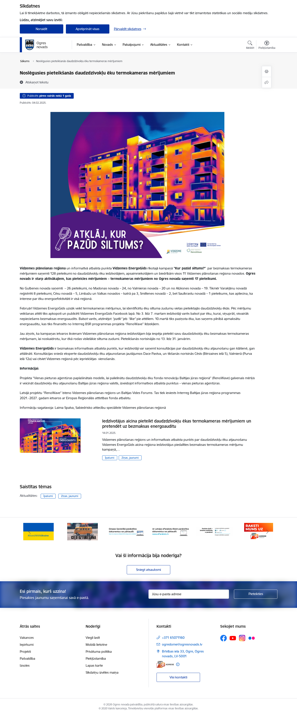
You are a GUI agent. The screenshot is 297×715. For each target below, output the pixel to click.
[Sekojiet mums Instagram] (242, 638)
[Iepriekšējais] (30, 531)
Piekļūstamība (96, 658)
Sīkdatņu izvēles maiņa (102, 672)
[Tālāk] (267, 531)
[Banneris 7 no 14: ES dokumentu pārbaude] (82, 531)
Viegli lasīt (93, 638)
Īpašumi (109, 457)
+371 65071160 (173, 638)
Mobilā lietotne (96, 644)
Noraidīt (41, 29)
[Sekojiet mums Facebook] (223, 638)
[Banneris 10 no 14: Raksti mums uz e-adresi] (214, 531)
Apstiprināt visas (87, 29)
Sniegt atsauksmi (148, 570)
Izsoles (25, 665)
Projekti (25, 651)
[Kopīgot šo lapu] (266, 82)
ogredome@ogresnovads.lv (182, 644)
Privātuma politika (99, 651)
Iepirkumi (26, 644)
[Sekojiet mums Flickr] (251, 638)
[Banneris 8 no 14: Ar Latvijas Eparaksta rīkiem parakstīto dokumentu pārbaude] (126, 531)
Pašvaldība (27, 658)
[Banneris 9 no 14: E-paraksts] (170, 531)
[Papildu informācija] (177, 664)
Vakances (27, 638)
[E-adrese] (165, 664)
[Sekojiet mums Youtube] (233, 638)
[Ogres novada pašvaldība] (45, 45)
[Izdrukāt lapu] (266, 71)
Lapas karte (94, 665)
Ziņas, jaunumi (130, 457)
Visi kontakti (178, 677)
